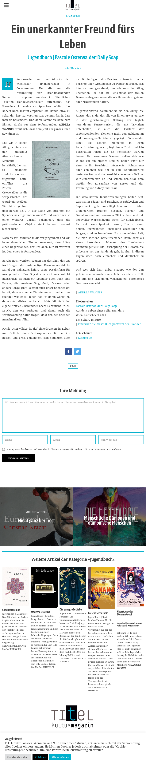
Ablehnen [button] (40, 757)
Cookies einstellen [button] (17, 757)
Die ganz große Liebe (71, 609)
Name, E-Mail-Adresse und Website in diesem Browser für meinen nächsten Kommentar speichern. (64, 449)
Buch (73, 366)
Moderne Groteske (40, 611)
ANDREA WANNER (90, 292)
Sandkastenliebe (11, 609)
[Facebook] (68, 351)
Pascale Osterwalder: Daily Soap (96, 306)
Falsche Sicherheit (98, 613)
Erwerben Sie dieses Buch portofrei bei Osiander (109, 324)
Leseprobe (85, 337)
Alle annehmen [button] (60, 757)
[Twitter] (77, 351)
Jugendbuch (73, 16)
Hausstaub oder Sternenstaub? (125, 613)
